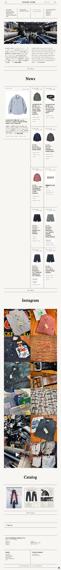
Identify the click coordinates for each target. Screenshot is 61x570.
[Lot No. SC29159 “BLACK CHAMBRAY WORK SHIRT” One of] (43, 428)
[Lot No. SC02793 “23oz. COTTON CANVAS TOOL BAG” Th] (43, 454)
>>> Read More (40, 62)
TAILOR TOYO (8, 557)
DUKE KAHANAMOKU (10, 558)
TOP (59, 568)
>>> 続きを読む (16, 62)
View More (30, 68)
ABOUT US (8, 541)
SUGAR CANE (28, 2)
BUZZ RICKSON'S (9, 556)
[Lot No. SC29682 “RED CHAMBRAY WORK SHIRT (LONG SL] (43, 322)
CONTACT (8, 544)
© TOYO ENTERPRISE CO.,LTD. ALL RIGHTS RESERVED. (30, 565)
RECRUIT (7, 543)
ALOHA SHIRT (35, 554)
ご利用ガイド (33, 541)
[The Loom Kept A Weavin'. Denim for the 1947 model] (17, 454)
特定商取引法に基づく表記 (35, 542)
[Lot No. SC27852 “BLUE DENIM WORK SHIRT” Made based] (17, 375)
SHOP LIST (8, 542)
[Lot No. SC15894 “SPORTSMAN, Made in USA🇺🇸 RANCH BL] (17, 348)
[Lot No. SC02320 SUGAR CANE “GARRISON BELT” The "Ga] (43, 375)
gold (6, 559)
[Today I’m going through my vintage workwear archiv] (17, 401)
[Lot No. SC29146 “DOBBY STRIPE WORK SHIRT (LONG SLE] (17, 322)
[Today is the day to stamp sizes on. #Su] (43, 348)
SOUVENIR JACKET (36, 555)
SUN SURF (8, 554)
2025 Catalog (30, 513)
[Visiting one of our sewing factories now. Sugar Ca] (17, 428)
